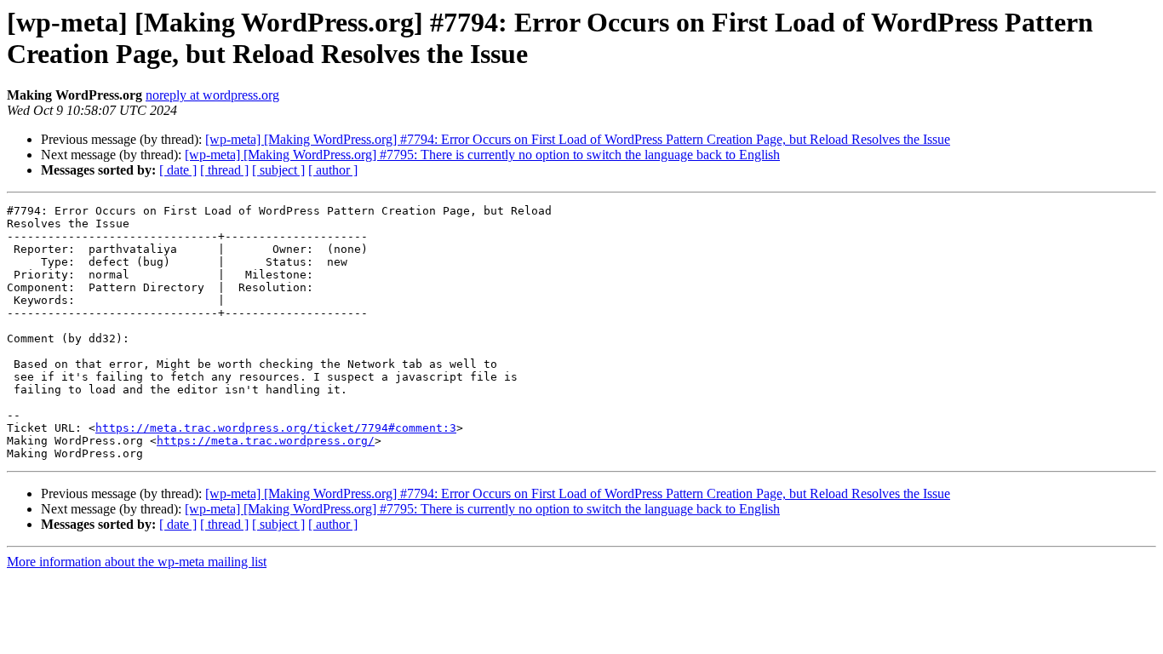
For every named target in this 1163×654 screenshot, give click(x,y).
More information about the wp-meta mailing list (136, 561)
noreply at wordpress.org (212, 95)
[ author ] (333, 170)
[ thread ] (224, 170)
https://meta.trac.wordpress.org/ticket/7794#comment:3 (275, 428)
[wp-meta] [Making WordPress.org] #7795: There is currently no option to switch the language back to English (482, 154)
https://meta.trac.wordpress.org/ (266, 440)
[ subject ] (278, 170)
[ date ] (178, 170)
